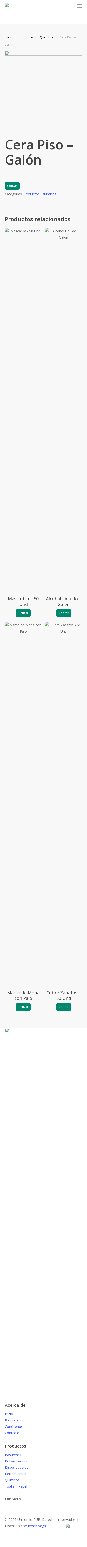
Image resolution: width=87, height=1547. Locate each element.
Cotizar (12, 186)
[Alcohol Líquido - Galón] (63, 409)
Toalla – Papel (16, 1486)
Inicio (8, 37)
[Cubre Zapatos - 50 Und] (63, 803)
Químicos (46, 37)
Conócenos (14, 1426)
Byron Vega (37, 1525)
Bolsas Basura (16, 1461)
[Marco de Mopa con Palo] (23, 803)
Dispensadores (16, 1467)
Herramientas (15, 1473)
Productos (26, 37)
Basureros (13, 1455)
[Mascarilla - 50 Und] (23, 409)
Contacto (12, 1432)
